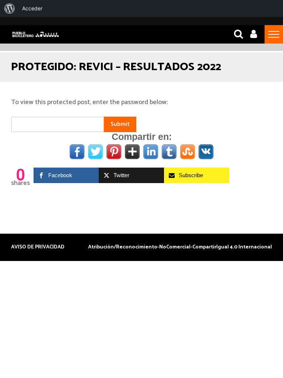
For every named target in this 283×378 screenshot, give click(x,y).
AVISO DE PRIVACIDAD (37, 247)
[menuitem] (9, 8)
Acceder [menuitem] (32, 8)
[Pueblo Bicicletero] (35, 36)
